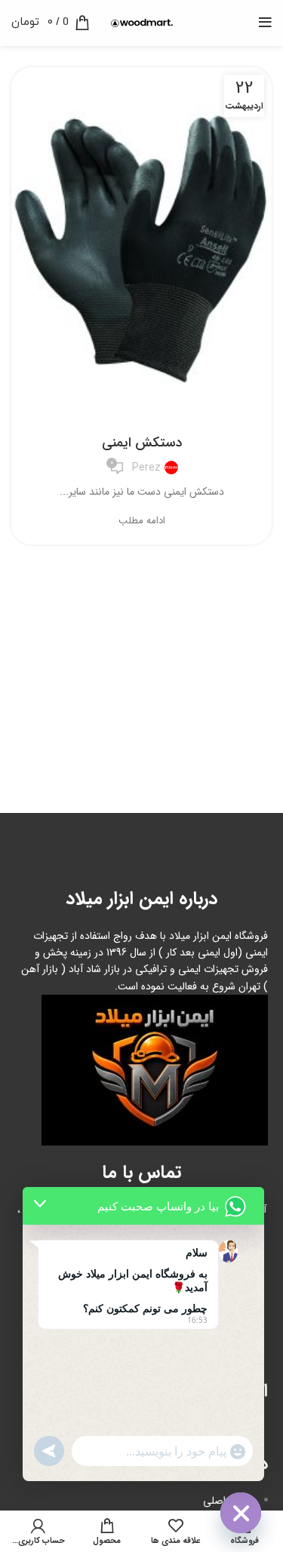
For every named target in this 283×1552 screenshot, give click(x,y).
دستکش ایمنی (142, 442)
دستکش (142, 414)
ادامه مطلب (141, 521)
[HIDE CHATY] (240, 1512)
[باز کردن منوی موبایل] (265, 23)
